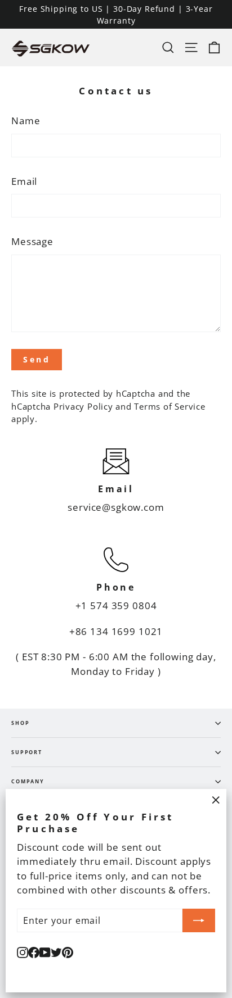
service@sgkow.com (116, 507)
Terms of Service (169, 406)
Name (25, 120)
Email (24, 181)
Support (26, 752)
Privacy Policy (83, 406)
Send (36, 359)
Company (27, 781)
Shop (20, 723)
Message (32, 241)
